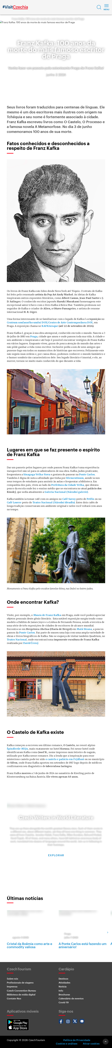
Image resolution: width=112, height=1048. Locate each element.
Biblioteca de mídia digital (21, 994)
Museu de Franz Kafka (47, 615)
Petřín (90, 498)
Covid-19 (64, 1002)
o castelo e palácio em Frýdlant (65, 759)
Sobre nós (12, 978)
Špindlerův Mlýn (17, 748)
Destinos (63, 978)
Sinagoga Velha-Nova (36, 474)
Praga (33, 336)
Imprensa (12, 986)
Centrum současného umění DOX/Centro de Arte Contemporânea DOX (50, 322)
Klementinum (75, 477)
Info (61, 990)
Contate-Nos (14, 998)
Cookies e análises (66, 1043)
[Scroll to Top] (105, 1042)
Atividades (64, 982)
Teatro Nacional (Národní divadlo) (54, 502)
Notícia (62, 986)
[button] (99, 7)
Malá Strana (84, 629)
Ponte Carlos (87, 474)
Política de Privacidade (76, 1040)
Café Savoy (69, 498)
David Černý (30, 643)
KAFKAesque (50, 326)
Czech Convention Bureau (21, 990)
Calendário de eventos (71, 998)
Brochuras (64, 994)
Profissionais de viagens (20, 982)
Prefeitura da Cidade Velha (67, 484)
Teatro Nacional (17, 639)
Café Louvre (14, 502)
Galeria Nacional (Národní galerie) (66, 491)
